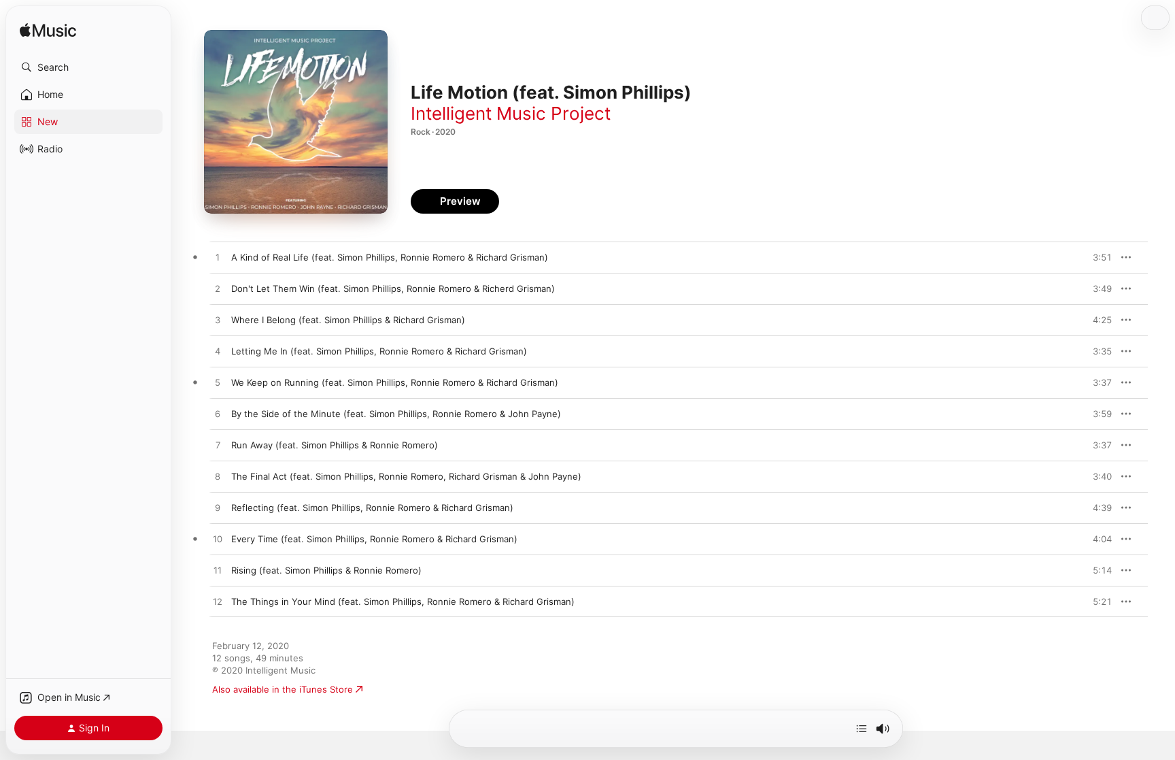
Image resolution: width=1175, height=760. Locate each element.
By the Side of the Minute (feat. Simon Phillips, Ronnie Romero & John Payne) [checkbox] (396, 413)
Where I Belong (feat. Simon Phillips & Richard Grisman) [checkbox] (348, 319)
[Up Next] (861, 728)
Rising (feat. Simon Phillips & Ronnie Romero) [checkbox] (326, 570)
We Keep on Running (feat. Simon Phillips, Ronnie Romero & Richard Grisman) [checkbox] (394, 382)
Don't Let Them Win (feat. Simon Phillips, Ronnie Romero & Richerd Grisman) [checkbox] (393, 288)
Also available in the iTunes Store (282, 689)
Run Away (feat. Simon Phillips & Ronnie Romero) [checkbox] (334, 445)
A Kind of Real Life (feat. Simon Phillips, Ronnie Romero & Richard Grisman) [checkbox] (389, 257)
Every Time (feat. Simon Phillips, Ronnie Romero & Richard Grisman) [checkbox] (374, 538)
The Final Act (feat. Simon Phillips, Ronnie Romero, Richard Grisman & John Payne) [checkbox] (406, 476)
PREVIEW (1097, 257)
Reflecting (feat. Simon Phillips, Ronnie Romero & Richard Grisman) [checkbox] (372, 507)
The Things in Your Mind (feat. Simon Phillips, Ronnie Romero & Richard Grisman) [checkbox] (403, 601)
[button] (88, 67)
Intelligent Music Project (511, 113)
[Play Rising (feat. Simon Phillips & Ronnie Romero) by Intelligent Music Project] (217, 571)
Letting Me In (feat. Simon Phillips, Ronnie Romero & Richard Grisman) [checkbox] (379, 351)
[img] (48, 31)
